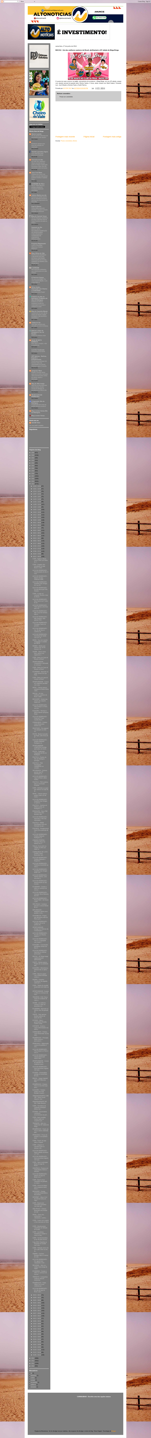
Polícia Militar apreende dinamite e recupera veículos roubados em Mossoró (39, 209)
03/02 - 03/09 (37, 1334)
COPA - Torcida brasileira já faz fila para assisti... (40, 1238)
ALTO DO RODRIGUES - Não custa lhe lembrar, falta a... (40, 612)
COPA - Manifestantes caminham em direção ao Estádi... (40, 1227)
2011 (33, 1363)
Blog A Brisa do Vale (38, 253)
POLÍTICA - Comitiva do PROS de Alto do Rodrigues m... (40, 807)
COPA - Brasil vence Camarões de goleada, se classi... (40, 1181)
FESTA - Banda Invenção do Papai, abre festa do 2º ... (40, 735)
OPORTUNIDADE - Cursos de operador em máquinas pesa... (41, 1062)
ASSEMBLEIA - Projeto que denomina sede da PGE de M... (40, 917)
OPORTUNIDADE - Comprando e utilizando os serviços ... (40, 663)
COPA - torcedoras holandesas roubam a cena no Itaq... (40, 1233)
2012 (33, 1361)
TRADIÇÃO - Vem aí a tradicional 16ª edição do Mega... (41, 1125)
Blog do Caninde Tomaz (39, 216)
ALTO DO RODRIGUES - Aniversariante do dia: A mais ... (40, 572)
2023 (33, 460)
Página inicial (89, 137)
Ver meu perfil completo (36, 425)
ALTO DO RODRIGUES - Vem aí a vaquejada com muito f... (40, 940)
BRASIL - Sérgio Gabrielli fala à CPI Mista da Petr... (40, 1080)
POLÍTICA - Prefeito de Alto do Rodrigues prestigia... (39, 758)
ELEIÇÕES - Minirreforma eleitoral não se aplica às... (40, 969)
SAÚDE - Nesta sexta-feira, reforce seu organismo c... (39, 653)
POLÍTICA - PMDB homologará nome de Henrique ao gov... (40, 824)
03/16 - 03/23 (37, 1329)
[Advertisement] (88, 118)
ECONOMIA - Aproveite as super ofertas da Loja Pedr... (40, 673)
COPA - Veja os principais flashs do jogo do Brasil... (40, 1164)
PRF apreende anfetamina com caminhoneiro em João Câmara (39, 271)
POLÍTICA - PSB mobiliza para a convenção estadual (40, 783)
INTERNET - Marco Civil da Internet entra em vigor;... (40, 1198)
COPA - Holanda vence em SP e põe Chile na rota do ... (40, 1249)
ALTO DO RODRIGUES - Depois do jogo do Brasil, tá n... (40, 1175)
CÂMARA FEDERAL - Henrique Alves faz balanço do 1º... (39, 841)
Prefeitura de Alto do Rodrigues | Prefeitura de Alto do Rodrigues (39, 298)
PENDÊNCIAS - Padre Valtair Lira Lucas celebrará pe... (39, 1284)
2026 (33, 452)
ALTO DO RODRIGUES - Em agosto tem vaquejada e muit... (40, 1261)
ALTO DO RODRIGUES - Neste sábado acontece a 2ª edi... (40, 1152)
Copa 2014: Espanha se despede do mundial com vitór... (40, 1243)
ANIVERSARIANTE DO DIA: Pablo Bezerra (40, 1102)
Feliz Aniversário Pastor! (38, 292)
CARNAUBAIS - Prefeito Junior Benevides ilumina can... (40, 724)
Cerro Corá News (36, 172)
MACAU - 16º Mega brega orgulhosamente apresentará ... (40, 958)
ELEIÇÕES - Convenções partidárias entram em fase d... (40, 946)
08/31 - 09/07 (37, 530)
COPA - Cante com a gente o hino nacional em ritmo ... (41, 1222)
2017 (33, 476)
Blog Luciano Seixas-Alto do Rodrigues (39, 411)
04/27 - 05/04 (37, 1313)
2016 (33, 478)
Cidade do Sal (35, 322)
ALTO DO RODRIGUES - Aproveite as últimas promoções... (40, 952)
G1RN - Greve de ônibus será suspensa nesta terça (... (40, 1187)
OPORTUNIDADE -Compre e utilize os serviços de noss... (41, 992)
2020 (33, 468)
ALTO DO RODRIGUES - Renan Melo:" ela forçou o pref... (40, 900)
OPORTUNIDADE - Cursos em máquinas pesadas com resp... (41, 683)
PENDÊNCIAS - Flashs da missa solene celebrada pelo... (40, 1130)
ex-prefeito (34, 1382)
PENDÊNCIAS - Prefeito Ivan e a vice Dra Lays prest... (40, 1085)
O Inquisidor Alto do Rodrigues (37, 402)
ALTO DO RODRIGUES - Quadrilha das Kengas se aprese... (40, 801)
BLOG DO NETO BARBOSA (36, 341)
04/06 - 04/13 (37, 1321)
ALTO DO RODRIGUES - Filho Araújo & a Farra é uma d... (40, 1051)
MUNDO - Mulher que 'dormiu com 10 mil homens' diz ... (39, 647)
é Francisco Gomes (37, 277)
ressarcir (33, 1387)
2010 (33, 1366)
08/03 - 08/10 (37, 541)
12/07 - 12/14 (37, 494)
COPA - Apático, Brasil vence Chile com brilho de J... (40, 560)
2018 (33, 473)
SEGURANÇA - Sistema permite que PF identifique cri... (40, 772)
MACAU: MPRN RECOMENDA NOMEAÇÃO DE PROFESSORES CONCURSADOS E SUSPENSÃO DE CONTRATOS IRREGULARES (39, 234)
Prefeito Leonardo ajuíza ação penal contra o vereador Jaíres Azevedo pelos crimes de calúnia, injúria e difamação (39, 376)
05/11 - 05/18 (37, 1308)
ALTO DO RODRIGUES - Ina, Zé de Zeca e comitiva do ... (40, 630)
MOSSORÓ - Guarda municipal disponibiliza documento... (40, 1193)
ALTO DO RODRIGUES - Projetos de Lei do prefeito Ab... (40, 923)
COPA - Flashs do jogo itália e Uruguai (39, 1141)
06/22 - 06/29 (37, 556)
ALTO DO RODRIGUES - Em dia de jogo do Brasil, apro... (40, 1290)
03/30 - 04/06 (37, 1323)
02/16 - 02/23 (37, 1339)
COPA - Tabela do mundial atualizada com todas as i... (41, 987)
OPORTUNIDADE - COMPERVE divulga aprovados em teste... (40, 747)
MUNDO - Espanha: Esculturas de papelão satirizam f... (40, 981)
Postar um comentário (66, 97)
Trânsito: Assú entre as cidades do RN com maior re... (39, 847)
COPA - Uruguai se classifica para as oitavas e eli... (39, 1146)
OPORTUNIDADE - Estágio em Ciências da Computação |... (40, 929)
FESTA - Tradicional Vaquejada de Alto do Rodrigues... (40, 753)
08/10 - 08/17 (37, 538)
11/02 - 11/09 (37, 507)
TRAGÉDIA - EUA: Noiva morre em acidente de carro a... (40, 998)
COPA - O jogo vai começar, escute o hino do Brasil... (40, 595)
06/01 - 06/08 (37, 1300)
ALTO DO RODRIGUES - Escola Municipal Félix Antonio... (40, 589)
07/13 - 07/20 (37, 548)
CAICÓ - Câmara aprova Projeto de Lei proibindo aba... (40, 963)
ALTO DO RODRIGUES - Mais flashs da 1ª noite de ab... (40, 601)
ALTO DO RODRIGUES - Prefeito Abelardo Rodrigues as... (40, 741)
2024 (33, 458)
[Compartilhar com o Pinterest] (104, 88)
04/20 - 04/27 (37, 1316)
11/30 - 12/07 (37, 496)
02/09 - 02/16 (37, 1342)
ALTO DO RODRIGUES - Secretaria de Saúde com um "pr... (40, 636)
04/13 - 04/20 (37, 1318)
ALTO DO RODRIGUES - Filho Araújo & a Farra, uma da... (40, 706)
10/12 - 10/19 (37, 515)
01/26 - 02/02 (37, 1347)
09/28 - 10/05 (37, 520)
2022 (33, 463)
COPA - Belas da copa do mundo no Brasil (40, 678)
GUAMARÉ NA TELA (37, 184)
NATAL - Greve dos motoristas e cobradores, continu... (40, 1216)
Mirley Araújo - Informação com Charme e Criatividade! (39, 288)
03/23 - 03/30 (37, 1326)
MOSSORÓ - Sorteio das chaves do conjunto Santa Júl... (40, 700)
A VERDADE (35, 268)
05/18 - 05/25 (37, 1305)
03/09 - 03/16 (37, 1331)
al (31, 1373)
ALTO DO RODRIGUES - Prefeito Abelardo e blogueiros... (40, 859)
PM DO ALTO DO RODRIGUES (36, 395)
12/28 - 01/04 (37, 486)
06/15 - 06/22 (37, 1295)
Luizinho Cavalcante (37, 350)
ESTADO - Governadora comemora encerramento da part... (40, 1113)
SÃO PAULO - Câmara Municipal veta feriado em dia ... (40, 1210)
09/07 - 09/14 (37, 528)
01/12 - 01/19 (37, 1352)
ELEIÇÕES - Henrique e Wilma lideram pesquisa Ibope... (40, 712)
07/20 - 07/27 (37, 546)
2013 (33, 1358)
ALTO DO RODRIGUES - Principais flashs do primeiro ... (40, 624)
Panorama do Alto (37, 160)
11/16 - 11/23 (37, 502)
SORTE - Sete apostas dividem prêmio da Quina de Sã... (39, 1016)
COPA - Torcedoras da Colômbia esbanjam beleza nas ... (39, 1107)
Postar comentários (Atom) (69, 141)
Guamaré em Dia (36, 227)
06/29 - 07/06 (37, 554)
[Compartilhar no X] (100, 88)
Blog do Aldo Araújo (37, 383)
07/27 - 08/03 (37, 543)
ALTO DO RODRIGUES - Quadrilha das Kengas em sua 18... (40, 583)
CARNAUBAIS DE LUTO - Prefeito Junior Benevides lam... (40, 853)
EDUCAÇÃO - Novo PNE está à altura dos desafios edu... (40, 812)
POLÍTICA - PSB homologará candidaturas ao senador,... (38, 765)
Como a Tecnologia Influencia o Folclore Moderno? (37, 247)
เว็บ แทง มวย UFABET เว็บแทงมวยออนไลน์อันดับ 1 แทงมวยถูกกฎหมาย (39, 280)
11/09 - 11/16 (37, 504)
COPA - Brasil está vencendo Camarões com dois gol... (39, 1204)
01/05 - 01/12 (37, 1355)
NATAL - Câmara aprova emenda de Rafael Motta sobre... (41, 689)
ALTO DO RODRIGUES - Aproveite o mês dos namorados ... (40, 818)
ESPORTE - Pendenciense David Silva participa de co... (41, 830)
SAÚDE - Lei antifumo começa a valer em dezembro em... (39, 1004)
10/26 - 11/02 (37, 509)
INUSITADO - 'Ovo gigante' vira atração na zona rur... (41, 729)
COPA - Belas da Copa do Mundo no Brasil (40, 658)
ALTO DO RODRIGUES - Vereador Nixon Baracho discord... (40, 894)
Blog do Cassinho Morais (39, 311)
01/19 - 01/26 (37, 1349)
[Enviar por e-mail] (96, 88)
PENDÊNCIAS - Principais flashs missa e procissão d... (40, 1039)
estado (33, 1380)
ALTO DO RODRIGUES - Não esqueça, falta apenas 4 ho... (40, 618)
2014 (33, 484)
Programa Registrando (38, 243)
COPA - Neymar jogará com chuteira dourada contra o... (40, 975)
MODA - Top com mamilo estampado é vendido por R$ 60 (40, 641)
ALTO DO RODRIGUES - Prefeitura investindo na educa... (40, 865)
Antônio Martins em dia (38, 195)
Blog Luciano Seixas (38, 415)
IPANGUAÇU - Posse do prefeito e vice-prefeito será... (40, 1136)
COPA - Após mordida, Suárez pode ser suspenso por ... (39, 1119)
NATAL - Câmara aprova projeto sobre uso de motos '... (40, 795)
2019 (33, 471)
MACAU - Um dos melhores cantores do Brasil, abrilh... (40, 695)
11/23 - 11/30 (37, 499)
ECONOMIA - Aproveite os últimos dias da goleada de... (40, 1010)
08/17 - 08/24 (37, 535)
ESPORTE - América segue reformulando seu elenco (40, 1027)
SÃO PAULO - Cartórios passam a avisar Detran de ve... (40, 905)
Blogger (113, 1431)
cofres (33, 1377)
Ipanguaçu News (36, 370)
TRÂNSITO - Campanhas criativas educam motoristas (40, 1278)
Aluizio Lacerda (36, 134)
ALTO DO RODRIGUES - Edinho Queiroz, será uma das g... (40, 876)
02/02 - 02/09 (37, 1344)
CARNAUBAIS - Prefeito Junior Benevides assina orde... (41, 1033)
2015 (33, 481)
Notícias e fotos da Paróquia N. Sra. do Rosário (37, 332)
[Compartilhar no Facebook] (102, 88)
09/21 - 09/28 (37, 522)
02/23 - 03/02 (37, 1336)
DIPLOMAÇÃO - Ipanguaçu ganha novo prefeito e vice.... (40, 911)
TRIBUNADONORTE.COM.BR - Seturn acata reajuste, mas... (40, 1097)
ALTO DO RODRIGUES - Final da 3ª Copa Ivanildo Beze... (40, 718)
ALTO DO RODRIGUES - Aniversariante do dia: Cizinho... (40, 882)
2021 (33, 465)
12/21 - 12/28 (37, 489)
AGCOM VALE (35, 422)
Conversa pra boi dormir (38, 351)
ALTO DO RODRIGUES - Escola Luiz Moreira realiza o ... (40, 934)
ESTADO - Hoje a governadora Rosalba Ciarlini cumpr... (40, 1022)
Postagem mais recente (65, 137)
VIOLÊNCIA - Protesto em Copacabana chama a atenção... (40, 1169)
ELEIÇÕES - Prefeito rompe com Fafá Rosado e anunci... (39, 1091)
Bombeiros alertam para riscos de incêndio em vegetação (38, 145)
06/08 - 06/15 (37, 1297)
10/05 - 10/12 (37, 517)
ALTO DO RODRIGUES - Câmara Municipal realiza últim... (40, 1056)
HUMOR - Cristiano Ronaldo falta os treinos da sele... (40, 1255)
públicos (33, 1384)
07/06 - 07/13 (37, 551)
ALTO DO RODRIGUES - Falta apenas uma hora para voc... (40, 606)
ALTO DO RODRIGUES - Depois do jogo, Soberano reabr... (40, 577)
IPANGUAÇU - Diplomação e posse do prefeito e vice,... (41, 1045)
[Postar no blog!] (98, 88)
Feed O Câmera (36, 206)
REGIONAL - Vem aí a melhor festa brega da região (40, 1267)
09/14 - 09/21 (37, 525)
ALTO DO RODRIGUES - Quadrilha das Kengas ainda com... (40, 870)
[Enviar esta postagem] (92, 88)
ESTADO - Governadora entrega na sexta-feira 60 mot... (40, 1074)
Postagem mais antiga (112, 137)
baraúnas (33, 1375)
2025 (33, 455)
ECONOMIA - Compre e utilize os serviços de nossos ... (40, 888)
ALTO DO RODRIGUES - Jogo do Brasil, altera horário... (40, 778)
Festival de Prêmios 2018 (38, 335)
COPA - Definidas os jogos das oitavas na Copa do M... (40, 789)
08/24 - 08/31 (37, 533)
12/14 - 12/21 (37, 491)
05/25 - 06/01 (37, 1303)
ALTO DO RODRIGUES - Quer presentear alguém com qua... (40, 1068)
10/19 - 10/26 (37, 512)
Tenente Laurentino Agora (39, 152)
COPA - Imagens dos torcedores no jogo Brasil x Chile (39, 566)
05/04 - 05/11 (37, 1310)
